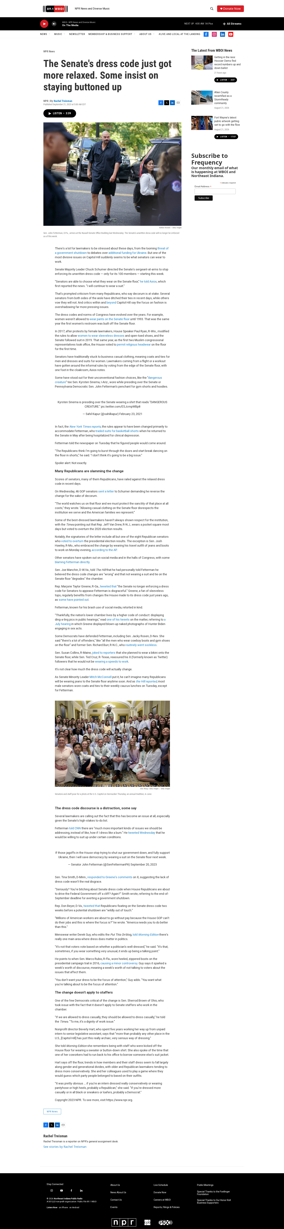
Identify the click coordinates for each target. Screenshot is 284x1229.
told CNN (75, 828)
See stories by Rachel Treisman (64, 1147)
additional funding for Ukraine (127, 252)
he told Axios (148, 281)
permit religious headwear (134, 344)
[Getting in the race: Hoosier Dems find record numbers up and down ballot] (202, 62)
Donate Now (232, 8)
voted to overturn (72, 541)
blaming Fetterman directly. (72, 562)
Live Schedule (161, 1185)
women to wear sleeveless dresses (101, 335)
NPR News (49, 51)
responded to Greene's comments (109, 877)
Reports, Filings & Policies (167, 1207)
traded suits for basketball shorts (117, 431)
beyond (111, 302)
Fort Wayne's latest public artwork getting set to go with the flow (227, 121)
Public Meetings (205, 1185)
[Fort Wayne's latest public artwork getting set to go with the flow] (202, 123)
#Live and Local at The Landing (179, 34)
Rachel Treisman (63, 101)
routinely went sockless (141, 645)
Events (114, 1207)
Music (58, 34)
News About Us (118, 1192)
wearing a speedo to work (111, 661)
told (146, 934)
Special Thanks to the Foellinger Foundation (213, 1193)
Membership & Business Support (110, 34)
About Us (145, 34)
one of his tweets (118, 619)
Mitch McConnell (101, 677)
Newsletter (77, 34)
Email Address (203, 186)
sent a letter (106, 491)
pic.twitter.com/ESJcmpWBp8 (120, 406)
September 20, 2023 (143, 864)
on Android (74, 1207)
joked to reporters (103, 652)
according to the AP (104, 550)
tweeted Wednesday (141, 832)
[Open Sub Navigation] (49, 34)
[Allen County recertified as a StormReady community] (202, 98)
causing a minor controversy (118, 963)
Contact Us (116, 1200)
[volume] (54, 24)
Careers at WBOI (162, 1200)
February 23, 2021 (130, 414)
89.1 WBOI (91, 1201)
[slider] (59, 23)
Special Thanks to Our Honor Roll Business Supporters (214, 1201)
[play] (44, 24)
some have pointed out (74, 599)
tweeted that (108, 586)
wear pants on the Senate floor (110, 319)
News (43, 34)
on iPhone (63, 1207)
